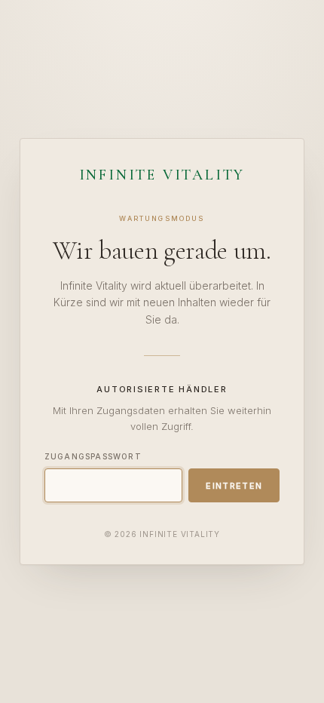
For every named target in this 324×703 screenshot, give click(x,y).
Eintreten (234, 485)
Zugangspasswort (93, 456)
